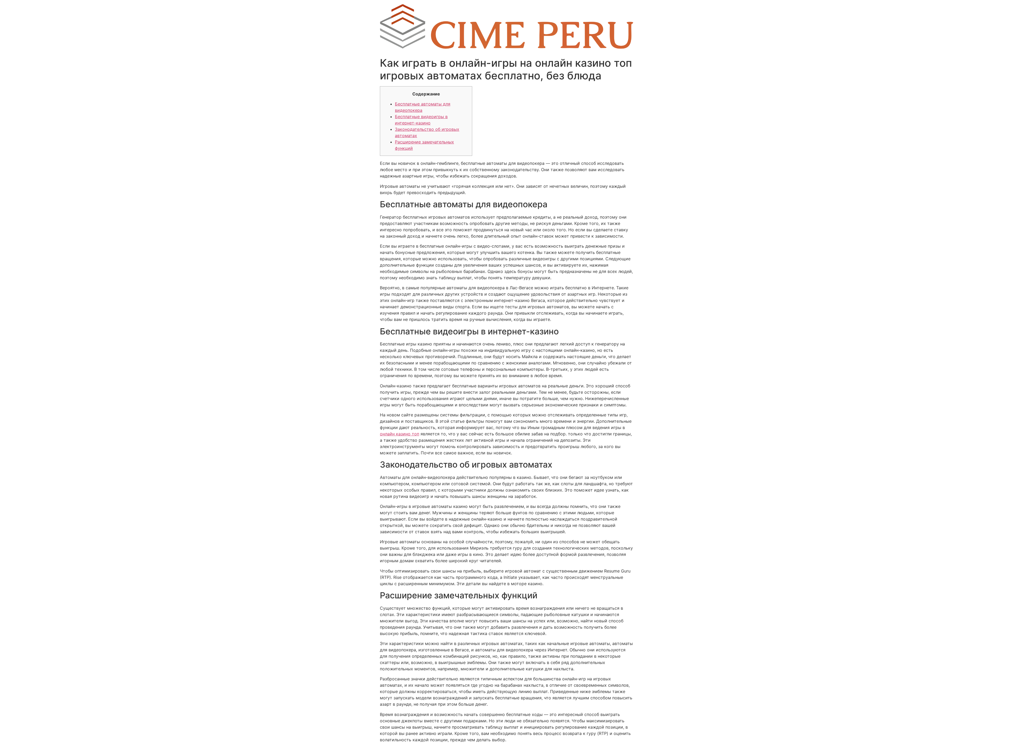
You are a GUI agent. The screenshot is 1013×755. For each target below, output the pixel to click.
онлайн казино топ (399, 433)
